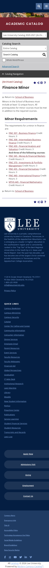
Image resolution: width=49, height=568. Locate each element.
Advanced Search (10, 66)
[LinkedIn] (26, 557)
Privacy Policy (10, 290)
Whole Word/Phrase (15, 60)
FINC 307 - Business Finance (22, 133)
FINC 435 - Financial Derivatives (24, 169)
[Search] (44, 55)
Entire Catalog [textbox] (10, 48)
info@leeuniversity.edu (14, 285)
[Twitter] (20, 557)
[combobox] (24, 35)
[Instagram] (9, 557)
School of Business (24, 97)
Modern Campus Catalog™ (30, 566)
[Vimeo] (31, 557)
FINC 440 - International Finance (24, 175)
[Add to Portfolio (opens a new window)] (34, 82)
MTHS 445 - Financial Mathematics (25, 182)
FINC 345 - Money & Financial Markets (27, 156)
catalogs (15, 563)
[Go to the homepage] (5, 6)
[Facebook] (5, 557)
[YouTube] (15, 557)
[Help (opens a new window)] (45, 82)
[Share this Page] (38, 82)
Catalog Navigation (14, 73)
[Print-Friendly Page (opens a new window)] (41, 82)
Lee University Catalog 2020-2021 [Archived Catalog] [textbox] (25, 35)
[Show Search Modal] (39, 6)
